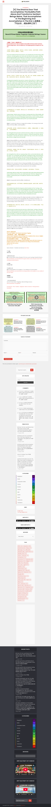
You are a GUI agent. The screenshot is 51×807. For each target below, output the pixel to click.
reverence (21, 589)
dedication (30, 559)
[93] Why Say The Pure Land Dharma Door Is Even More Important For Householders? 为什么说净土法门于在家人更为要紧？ (25, 662)
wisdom (21, 600)
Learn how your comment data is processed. (28, 363)
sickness (29, 589)
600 (20, 546)
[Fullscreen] (33, 774)
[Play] (17, 520)
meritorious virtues (23, 576)
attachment (21, 547)
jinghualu (22, 286)
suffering (28, 591)
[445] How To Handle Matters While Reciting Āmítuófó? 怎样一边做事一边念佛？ (26, 393)
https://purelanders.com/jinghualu (13, 283)
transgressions (22, 596)
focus (20, 564)
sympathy (9, 288)
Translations (25, 7)
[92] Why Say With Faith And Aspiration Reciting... (18, 329)
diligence (30, 561)
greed (26, 564)
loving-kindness (36, 286)
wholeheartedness (23, 598)
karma (20, 572)
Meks (15, 805)
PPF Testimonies (23, 583)
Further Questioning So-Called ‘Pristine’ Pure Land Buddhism (25, 404)
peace (20, 581)
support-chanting (23, 592)
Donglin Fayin (20, 510)
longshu (20, 574)
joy (27, 570)
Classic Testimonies (23, 555)
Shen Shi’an (26, 247)
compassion (9, 286)
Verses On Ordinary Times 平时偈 (24, 454)
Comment (6, 340)
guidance (21, 566)
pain (29, 579)
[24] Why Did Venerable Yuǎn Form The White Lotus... (41, 329)
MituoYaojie (21, 577)
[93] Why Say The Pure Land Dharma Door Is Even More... (41, 322)
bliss (28, 549)
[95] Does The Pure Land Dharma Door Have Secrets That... (18, 322)
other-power (21, 579)
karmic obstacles (28, 286)
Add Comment (29, 26)
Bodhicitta (21, 551)
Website (34, 352)
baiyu (29, 547)
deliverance (21, 561)
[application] (25, 520)
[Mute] (29, 520)
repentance (29, 587)
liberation (28, 572)
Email (19, 352)
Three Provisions (23, 594)
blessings (21, 549)
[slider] (32, 521)
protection (21, 587)
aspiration (27, 546)
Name (5, 352)
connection (21, 559)
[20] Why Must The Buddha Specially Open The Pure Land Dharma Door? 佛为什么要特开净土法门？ (25, 698)
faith (20, 562)
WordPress (23, 805)
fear (26, 562)
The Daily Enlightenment (22, 512)
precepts (28, 585)
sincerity (21, 591)
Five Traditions (16, 286)
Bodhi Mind (29, 551)
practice (20, 585)
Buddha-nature (22, 553)
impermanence (22, 568)
